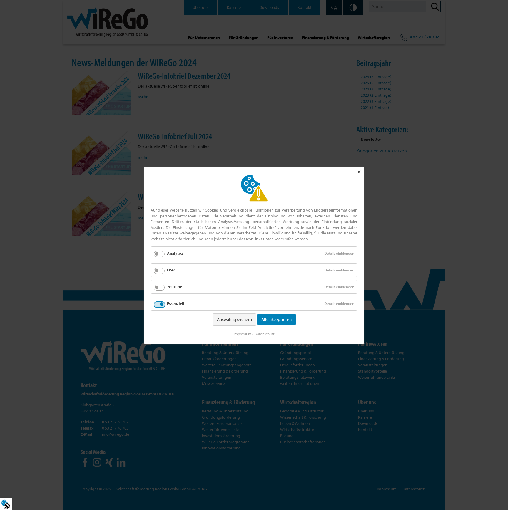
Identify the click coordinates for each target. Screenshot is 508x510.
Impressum (242, 333)
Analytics (175, 253)
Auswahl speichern (234, 319)
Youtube (174, 286)
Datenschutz (265, 333)
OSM (171, 269)
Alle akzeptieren (276, 319)
